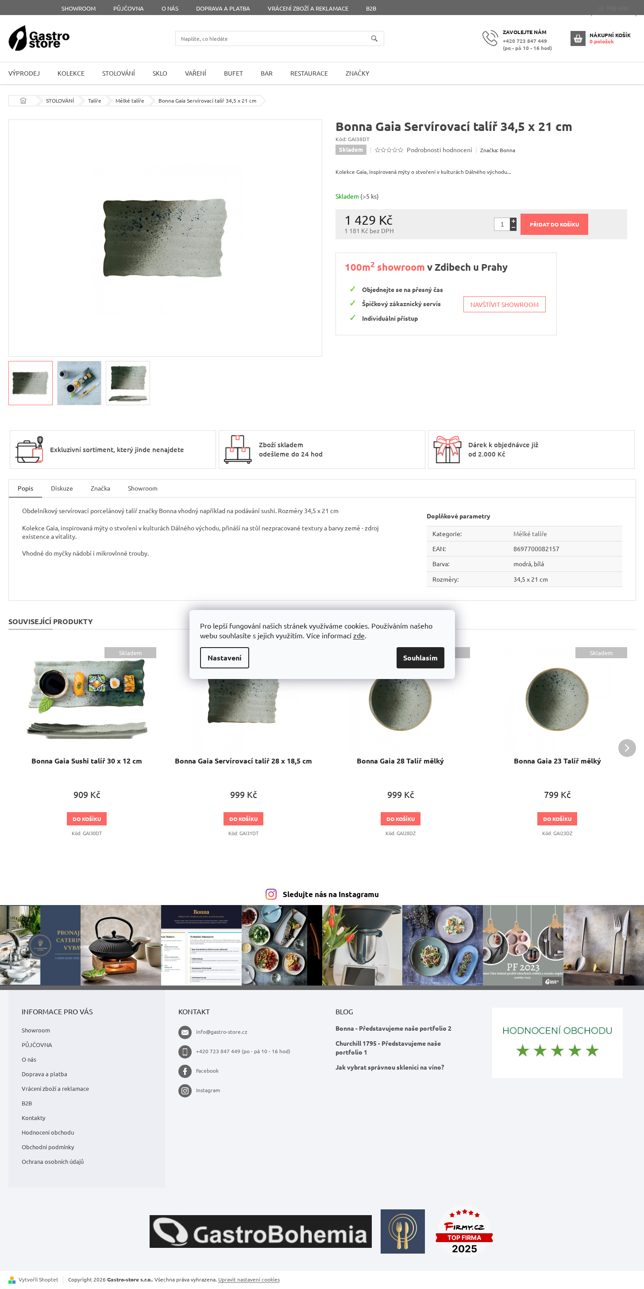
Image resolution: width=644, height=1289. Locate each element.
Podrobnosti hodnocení (439, 149)
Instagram (208, 1089)
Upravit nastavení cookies (249, 1279)
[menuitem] (71, 73)
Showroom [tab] (143, 488)
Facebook (207, 1070)
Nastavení (225, 657)
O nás (170, 8)
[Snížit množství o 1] (513, 227)
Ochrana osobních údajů (53, 1161)
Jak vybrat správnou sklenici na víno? (389, 1067)
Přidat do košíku (554, 224)
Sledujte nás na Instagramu (331, 894)
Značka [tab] (100, 488)
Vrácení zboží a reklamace (308, 8)
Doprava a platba (223, 8)
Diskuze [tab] (62, 488)
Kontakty (33, 1117)
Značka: (497, 149)
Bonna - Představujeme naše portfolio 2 (393, 1028)
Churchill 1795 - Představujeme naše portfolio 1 (388, 1047)
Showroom (79, 8)
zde (359, 635)
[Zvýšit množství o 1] (513, 221)
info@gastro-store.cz (221, 1031)
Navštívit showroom (504, 304)
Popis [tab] (25, 488)
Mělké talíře (530, 533)
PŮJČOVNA (128, 8)
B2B (371, 8)
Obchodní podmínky (48, 1147)
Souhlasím (420, 657)
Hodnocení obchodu (48, 1132)
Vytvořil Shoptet (38, 1279)
